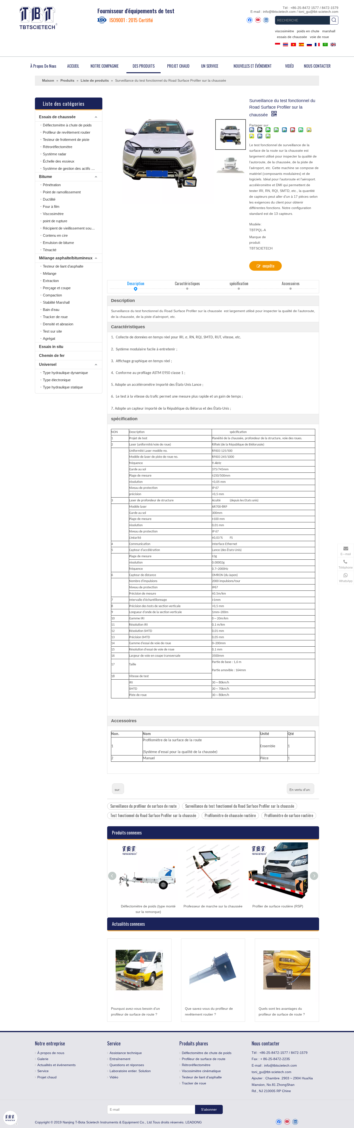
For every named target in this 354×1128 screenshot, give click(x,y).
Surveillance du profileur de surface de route (143, 806)
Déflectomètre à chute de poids (67, 125)
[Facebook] (250, 20)
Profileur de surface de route (203, 1059)
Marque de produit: (257, 240)
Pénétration (52, 185)
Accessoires (291, 283)
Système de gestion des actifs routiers (72, 168)
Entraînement (120, 1059)
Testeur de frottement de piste (66, 140)
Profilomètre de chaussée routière (230, 815)
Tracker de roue (55, 317)
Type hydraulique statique (63, 387)
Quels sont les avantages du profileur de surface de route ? (282, 1011)
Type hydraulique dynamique (65, 373)
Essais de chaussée (57, 117)
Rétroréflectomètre (57, 147)
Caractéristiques (187, 283)
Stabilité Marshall (56, 302)
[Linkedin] (266, 20)
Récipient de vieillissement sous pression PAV (72, 228)
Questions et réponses (127, 1065)
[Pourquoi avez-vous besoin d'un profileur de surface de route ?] (139, 971)
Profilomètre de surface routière (288, 815)
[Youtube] (258, 20)
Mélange (49, 273)
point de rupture (55, 221)
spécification (238, 283)
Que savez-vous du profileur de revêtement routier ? (209, 1011)
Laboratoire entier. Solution (130, 1071)
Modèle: (255, 224)
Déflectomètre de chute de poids (206, 1053)
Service (43, 1071)
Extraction (51, 281)
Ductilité (49, 199)
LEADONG (193, 1122)
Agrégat (49, 338)
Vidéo (114, 1077)
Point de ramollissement (62, 192)
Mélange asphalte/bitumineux (65, 258)
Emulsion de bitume (58, 243)
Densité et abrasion (58, 324)
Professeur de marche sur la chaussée (213, 906)
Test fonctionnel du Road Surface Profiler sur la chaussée (153, 815)
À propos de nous (50, 1053)
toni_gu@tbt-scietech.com (318, 11)
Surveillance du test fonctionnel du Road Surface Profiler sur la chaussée (239, 806)
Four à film (51, 206)
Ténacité (49, 250)
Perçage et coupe (57, 288)
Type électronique (57, 380)
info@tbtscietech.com (280, 11)
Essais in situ (51, 347)
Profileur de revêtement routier (66, 132)
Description (135, 283)
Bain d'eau (51, 310)
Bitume (45, 177)
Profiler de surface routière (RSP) (277, 906)
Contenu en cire (55, 235)
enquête (268, 266)
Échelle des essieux (58, 161)
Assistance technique (126, 1053)
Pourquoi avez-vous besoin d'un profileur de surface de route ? (135, 1011)
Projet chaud (47, 1077)
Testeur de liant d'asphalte (63, 266)
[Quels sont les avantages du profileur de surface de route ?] (287, 971)
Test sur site (52, 331)
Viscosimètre (53, 214)
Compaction (52, 295)
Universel (47, 364)
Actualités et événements (56, 1065)
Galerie (42, 1059)
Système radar (54, 154)
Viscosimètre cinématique (201, 1071)
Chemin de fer (52, 356)
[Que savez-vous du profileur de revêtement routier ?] (213, 971)
